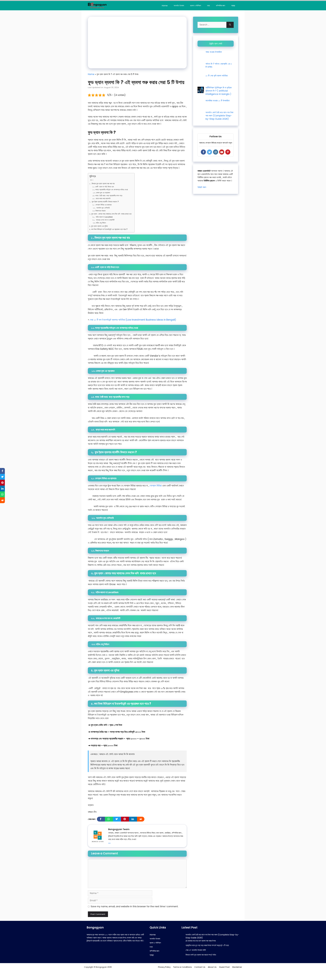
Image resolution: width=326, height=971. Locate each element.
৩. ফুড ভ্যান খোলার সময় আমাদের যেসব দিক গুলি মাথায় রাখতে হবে (110, 213)
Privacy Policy (164, 967)
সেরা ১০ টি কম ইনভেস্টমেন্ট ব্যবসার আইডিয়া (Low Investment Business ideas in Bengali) (133, 319)
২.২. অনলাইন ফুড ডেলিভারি (101, 208)
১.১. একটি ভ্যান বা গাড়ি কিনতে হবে (103, 186)
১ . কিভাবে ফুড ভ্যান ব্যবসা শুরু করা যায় (102, 183)
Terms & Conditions (182, 967)
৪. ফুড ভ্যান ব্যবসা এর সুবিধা (98, 226)
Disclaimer (237, 967)
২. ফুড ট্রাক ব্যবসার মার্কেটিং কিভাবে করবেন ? (104, 201)
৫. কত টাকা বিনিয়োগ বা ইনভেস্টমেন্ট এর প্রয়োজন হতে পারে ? (108, 229)
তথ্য (208, 5)
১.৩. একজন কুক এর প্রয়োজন (101, 192)
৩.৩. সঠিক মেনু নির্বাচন (99, 223)
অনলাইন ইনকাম (179, 5)
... (109, 842)
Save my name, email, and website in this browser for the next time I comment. (134, 906)
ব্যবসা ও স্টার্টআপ (195, 5)
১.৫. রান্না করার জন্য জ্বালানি (101, 198)
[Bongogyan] (97, 5)
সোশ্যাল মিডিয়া (156, 485)
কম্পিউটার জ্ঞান (220, 5)
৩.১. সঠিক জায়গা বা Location (102, 217)
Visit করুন (202, 187)
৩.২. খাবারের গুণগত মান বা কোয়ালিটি (103, 220)
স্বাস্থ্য (233, 5)
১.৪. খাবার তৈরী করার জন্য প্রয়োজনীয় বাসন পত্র (107, 195)
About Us (212, 967)
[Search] (230, 25)
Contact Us (199, 967)
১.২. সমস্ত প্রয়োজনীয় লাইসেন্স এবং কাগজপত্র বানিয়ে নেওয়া (110, 189)
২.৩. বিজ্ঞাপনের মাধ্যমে (99, 211)
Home (165, 5)
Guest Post (224, 967)
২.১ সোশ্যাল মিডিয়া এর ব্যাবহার (102, 205)
